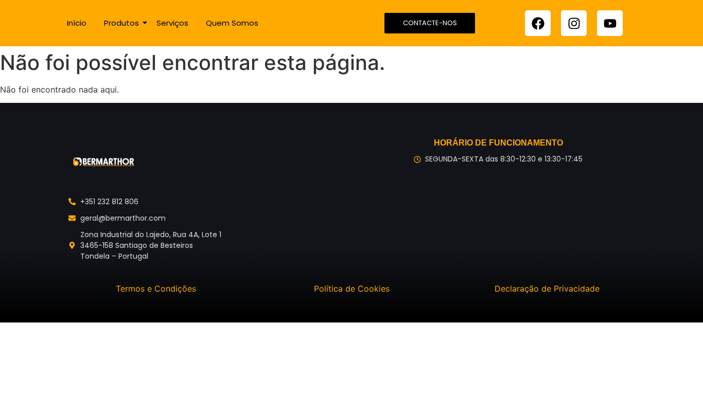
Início (76, 22)
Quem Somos (232, 22)
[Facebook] (538, 23)
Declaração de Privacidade (547, 288)
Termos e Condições (156, 288)
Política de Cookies (352, 288)
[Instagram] (574, 23)
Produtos (121, 22)
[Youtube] (610, 23)
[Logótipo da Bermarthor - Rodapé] (103, 162)
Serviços (172, 22)
